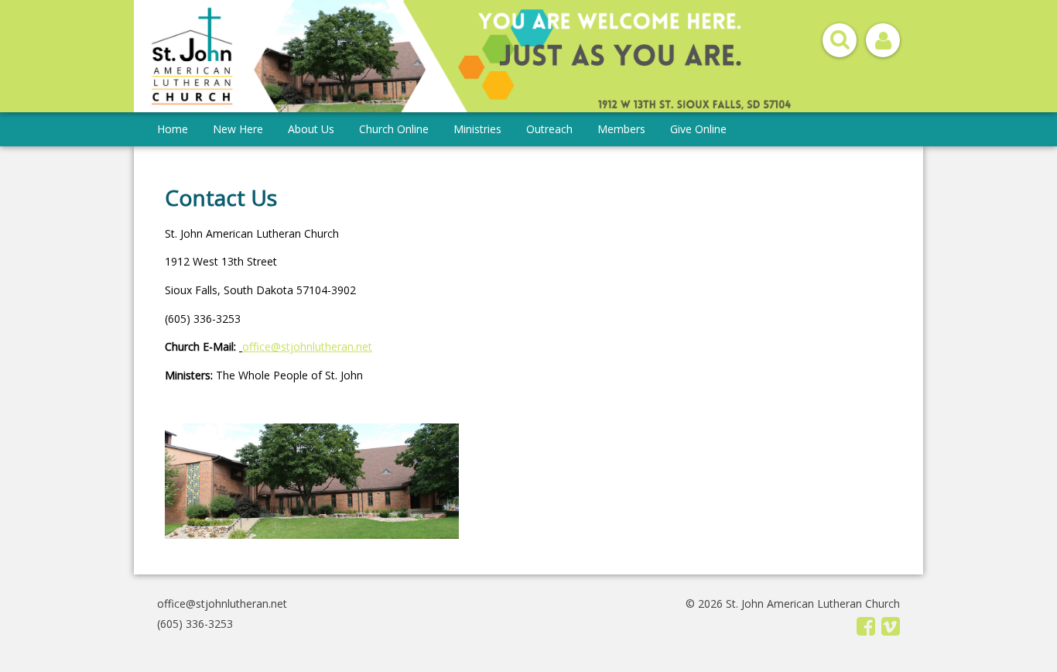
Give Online (698, 129)
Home (172, 129)
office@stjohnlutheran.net (222, 603)
